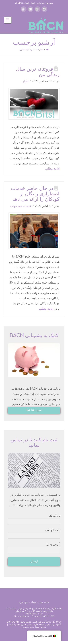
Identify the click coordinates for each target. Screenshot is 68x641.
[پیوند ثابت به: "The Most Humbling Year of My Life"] (34, 103)
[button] (8, 20)
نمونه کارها (23, 602)
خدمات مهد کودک (20, 206)
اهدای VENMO (22, 3)
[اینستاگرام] (23, 9)
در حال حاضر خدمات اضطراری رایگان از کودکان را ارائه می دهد (35, 194)
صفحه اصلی (44, 602)
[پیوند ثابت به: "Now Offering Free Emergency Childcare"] (34, 231)
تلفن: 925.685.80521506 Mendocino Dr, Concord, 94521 (34, 615)
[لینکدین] (30, 9)
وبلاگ (33, 602)
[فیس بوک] (44, 9)
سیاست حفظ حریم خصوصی (34, 627)
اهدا (33, 3)
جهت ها (50, 3)
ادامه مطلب (52, 168)
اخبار (25, 81)
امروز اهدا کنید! (34, 409)
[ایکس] (37, 9)
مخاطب (40, 3)
